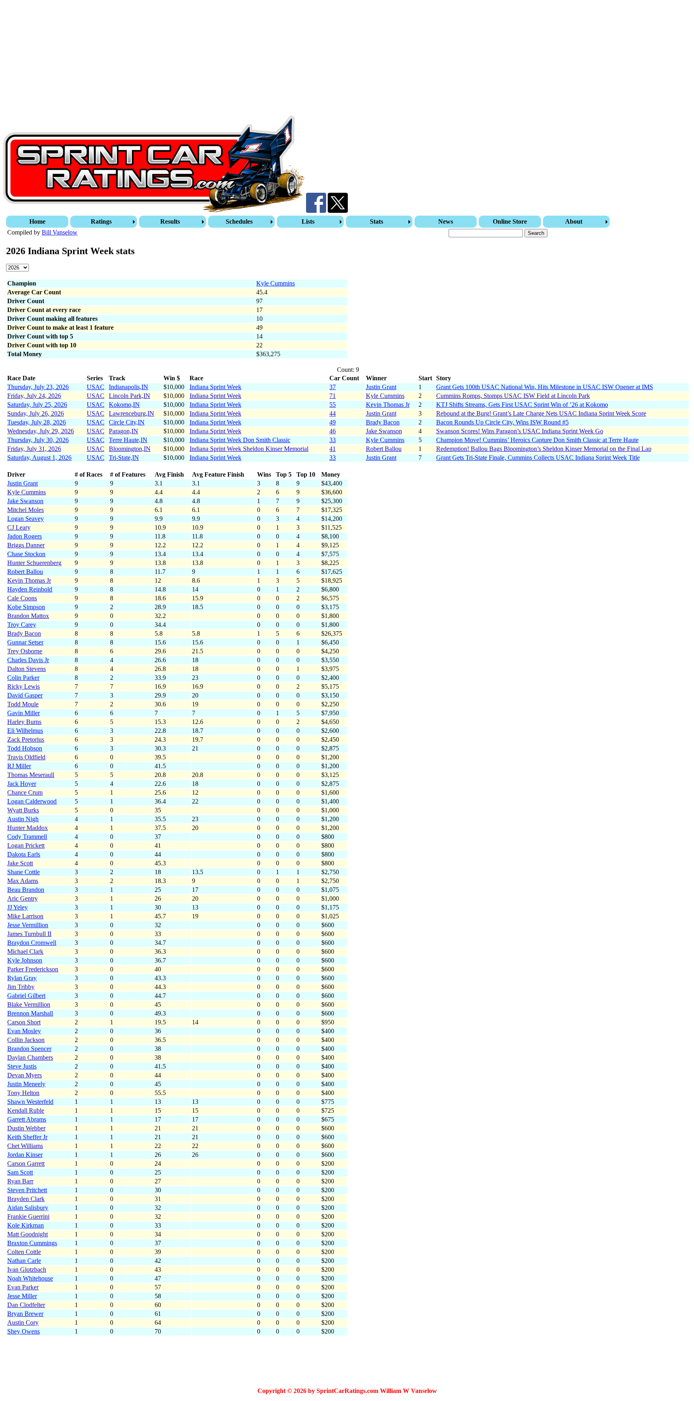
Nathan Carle (24, 1260)
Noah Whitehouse (30, 1278)
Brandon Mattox (28, 615)
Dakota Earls (23, 854)
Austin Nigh (23, 819)
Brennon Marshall (30, 1013)
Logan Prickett (26, 845)
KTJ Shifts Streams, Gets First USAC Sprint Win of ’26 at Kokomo (522, 404)
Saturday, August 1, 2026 (39, 457)
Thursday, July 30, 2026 (38, 439)
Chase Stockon (26, 554)
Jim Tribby (21, 986)
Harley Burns (24, 721)
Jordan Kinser (25, 1154)
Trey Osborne (24, 651)
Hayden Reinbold (29, 589)
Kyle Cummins (275, 283)
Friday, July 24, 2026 (34, 395)
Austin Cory (23, 1322)
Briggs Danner (26, 545)
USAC (95, 386)
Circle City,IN (127, 422)
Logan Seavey (25, 518)
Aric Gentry (22, 898)
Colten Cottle (24, 1251)
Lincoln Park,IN (129, 395)
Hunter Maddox (27, 827)
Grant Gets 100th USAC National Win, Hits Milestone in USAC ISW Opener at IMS (544, 386)
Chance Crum (25, 792)
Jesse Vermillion (27, 925)
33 (332, 439)
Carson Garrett (26, 1163)
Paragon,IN (123, 431)
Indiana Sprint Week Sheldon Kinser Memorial (249, 448)
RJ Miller (19, 766)
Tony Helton (23, 1092)
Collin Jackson (26, 1039)
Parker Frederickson (32, 969)
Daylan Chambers (30, 1057)
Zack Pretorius (25, 739)
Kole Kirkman (25, 1225)
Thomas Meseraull (30, 774)
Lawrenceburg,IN (131, 413)
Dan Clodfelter (26, 1304)
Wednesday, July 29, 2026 (40, 431)
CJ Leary (19, 527)
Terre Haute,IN (128, 439)
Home (37, 221)
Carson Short (24, 1022)
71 (332, 395)
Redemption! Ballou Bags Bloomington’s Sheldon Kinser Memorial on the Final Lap (543, 448)
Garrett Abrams (26, 1119)
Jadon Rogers (24, 536)
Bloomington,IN (130, 448)
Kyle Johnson (24, 960)
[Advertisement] (244, 59)
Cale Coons (22, 598)
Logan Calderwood (32, 801)
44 (332, 413)
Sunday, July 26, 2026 (35, 413)
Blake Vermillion (28, 1004)
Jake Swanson (384, 431)
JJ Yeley (17, 907)
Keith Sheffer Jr (27, 1137)
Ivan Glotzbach (26, 1269)
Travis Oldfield (26, 757)
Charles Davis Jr (28, 660)
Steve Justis (22, 1066)
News (445, 221)
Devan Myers (24, 1075)
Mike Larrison (25, 916)
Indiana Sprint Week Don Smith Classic (240, 439)
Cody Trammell (27, 836)
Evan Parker (23, 1287)
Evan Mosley (24, 1031)
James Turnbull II (29, 933)
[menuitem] (38, 222)
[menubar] (309, 222)
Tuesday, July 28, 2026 (36, 422)
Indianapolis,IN (128, 386)
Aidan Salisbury (27, 1207)
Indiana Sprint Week (215, 386)
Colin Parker (23, 677)
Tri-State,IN (124, 457)
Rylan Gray (22, 978)
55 (332, 404)
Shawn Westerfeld (30, 1101)
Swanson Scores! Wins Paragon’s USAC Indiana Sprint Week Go (519, 431)
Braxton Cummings (32, 1243)
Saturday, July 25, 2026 (37, 404)
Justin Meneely (26, 1084)
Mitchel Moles (25, 509)
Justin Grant (381, 386)
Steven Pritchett (27, 1190)
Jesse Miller (22, 1296)
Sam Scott (20, 1172)
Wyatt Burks (23, 810)
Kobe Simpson (26, 607)
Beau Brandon (25, 889)
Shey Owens (23, 1331)
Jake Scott (20, 863)
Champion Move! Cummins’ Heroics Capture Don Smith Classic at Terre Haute (537, 439)
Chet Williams (25, 1145)
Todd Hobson (24, 748)
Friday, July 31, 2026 (34, 448)
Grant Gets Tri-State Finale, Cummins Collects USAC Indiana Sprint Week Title (538, 457)
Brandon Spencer (29, 1048)
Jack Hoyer (21, 783)
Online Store (510, 221)
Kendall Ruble (25, 1110)
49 (332, 422)
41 (332, 448)
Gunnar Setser (25, 642)
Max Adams (22, 880)
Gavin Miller (23, 713)
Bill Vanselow (60, 232)
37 (332, 386)
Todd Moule (23, 704)
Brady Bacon (383, 422)
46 (332, 431)
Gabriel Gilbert (26, 995)
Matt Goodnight (27, 1234)
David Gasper (25, 695)
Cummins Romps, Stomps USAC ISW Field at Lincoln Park (513, 395)
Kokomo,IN (124, 404)
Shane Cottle (23, 872)
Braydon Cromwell (31, 942)
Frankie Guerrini (28, 1216)
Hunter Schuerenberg (34, 562)
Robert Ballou (384, 448)
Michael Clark (25, 951)
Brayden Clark (26, 1198)
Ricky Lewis (23, 686)
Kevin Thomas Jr (388, 404)
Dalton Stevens (26, 668)
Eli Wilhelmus (25, 730)
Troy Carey (21, 624)
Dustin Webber (26, 1128)
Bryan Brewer (25, 1313)
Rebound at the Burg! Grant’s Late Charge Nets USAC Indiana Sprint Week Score (541, 413)
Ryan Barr (20, 1181)
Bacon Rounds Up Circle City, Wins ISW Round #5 (502, 422)
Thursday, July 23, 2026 (38, 386)
